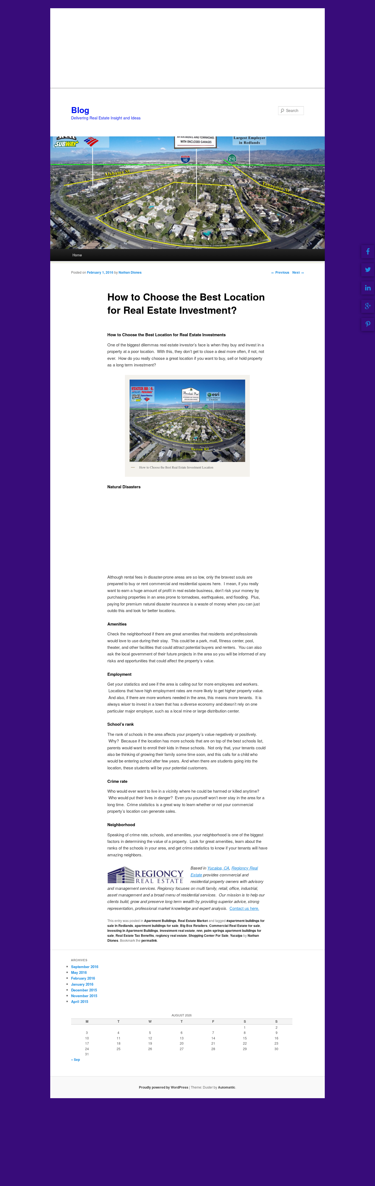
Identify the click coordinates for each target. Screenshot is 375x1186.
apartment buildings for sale (156, 925)
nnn (199, 930)
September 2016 (84, 966)
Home (77, 254)
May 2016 (79, 972)
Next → (298, 272)
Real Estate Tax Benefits (135, 935)
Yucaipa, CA (218, 868)
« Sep (75, 1059)
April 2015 (79, 1001)
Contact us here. (244, 908)
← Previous (280, 272)
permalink (149, 940)
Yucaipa (236, 935)
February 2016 (83, 978)
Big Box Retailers (194, 925)
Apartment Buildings (160, 920)
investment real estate (177, 930)
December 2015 (84, 989)
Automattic (226, 1087)
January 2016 (82, 984)
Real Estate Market (193, 920)
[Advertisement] (187, 46)
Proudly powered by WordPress (163, 1087)
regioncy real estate (171, 935)
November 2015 (84, 995)
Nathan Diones (130, 272)
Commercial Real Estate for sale (234, 925)
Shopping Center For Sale (208, 935)
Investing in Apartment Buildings (132, 930)
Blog (80, 110)
